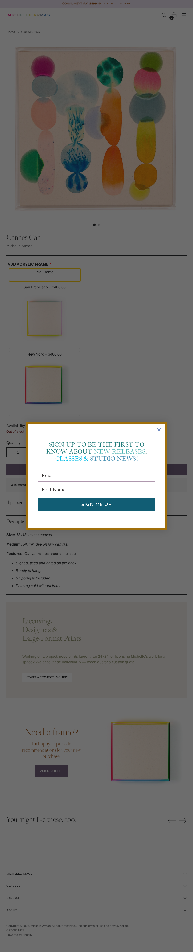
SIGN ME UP (96, 504)
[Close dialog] (159, 430)
